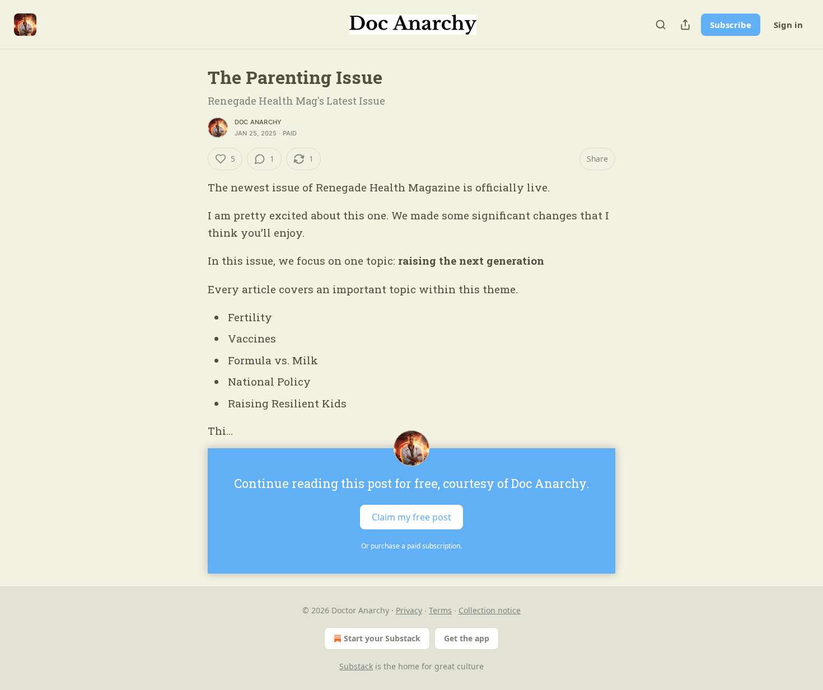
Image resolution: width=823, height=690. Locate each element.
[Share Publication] (685, 24)
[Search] (660, 24)
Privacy (409, 610)
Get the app (466, 638)
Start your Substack (382, 638)
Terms (440, 610)
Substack (356, 666)
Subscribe (730, 24)
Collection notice (490, 610)
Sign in (788, 24)
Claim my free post (411, 517)
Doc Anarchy (258, 122)
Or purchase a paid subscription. (411, 546)
